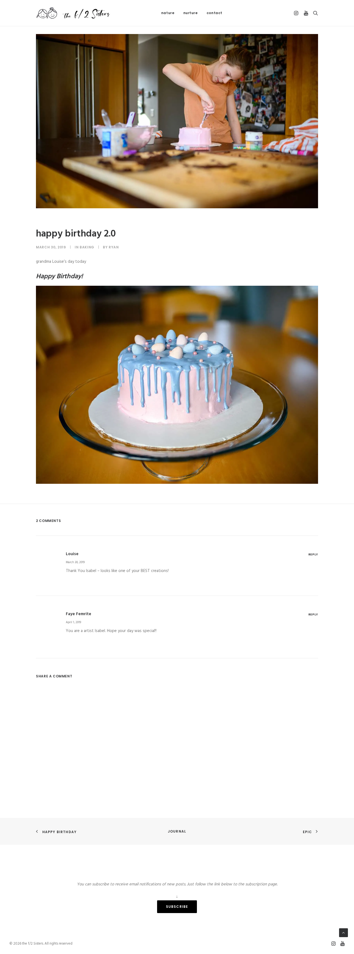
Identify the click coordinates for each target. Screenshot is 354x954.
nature (168, 13)
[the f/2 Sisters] (73, 13)
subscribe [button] (177, 906)
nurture (190, 13)
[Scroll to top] (343, 932)
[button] (297, 13)
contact (214, 13)
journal (177, 831)
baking (87, 247)
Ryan (114, 247)
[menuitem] (167, 13)
